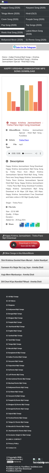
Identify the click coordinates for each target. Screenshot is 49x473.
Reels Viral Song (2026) (12, 32)
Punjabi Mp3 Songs (15, 322)
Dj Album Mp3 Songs (15, 392)
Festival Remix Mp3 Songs (17, 418)
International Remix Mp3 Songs (19, 379)
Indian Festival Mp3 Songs (20, 57)
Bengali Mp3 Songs (15, 314)
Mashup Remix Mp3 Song (17, 383)
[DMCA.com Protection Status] (14, 463)
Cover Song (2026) (9, 19)
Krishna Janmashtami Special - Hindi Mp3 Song (20, 60)
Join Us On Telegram (26, 47)
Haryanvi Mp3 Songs (15, 361)
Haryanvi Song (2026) (35, 8)
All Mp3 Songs (13, 297)
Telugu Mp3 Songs (14, 344)
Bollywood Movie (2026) (12, 40)
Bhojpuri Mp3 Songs (15, 318)
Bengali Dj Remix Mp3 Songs (18, 409)
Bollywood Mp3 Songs (16, 309)
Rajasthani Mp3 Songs (16, 365)
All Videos (11, 301)
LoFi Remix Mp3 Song (16, 375)
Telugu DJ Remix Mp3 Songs (18, 422)
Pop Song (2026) (9, 25)
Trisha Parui (24, 140)
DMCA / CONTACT (14, 439)
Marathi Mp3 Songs (15, 348)
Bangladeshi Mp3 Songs (17, 353)
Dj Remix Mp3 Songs (15, 370)
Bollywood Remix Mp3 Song (18, 387)
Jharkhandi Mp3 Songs (16, 326)
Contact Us (12, 448)
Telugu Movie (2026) (10, 13)
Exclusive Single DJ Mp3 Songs (19, 435)
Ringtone (11, 305)
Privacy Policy (13, 443)
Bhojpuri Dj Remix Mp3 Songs (19, 404)
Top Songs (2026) (34, 25)
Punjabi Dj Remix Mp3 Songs (18, 400)
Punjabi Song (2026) (35, 19)
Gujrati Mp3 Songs (14, 414)
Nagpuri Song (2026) (10, 8)
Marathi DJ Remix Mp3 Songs (18, 426)
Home (4, 57)
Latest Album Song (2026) (34, 32)
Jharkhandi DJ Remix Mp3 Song (19, 431)
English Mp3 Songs (15, 331)
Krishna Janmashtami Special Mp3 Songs (20, 58)
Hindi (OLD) (31, 13)
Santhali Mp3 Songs (15, 336)
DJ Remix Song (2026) (36, 40)
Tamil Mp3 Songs (14, 340)
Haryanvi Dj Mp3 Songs (16, 396)
